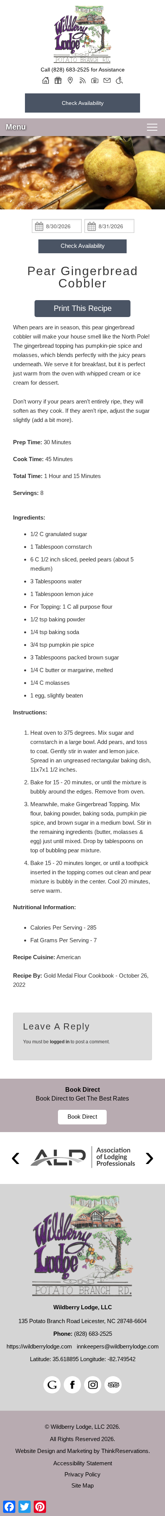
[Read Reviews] (113, 1384)
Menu (16, 127)
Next (149, 1158)
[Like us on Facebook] (72, 1384)
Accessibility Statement (82, 1463)
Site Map (82, 1485)
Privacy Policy (82, 1474)
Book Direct (82, 1089)
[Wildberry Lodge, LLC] (82, 60)
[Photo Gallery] (94, 80)
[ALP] (82, 1157)
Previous (15, 1158)
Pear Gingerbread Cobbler (82, 277)
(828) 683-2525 (70, 69)
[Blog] (82, 80)
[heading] (82, 277)
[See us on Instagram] (92, 1384)
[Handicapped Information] (119, 80)
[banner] (82, 1105)
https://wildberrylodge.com (39, 1346)
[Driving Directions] (70, 80)
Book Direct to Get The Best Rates (82, 1098)
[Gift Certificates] (57, 80)
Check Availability (83, 103)
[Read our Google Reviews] (52, 1384)
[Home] (45, 80)
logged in (59, 1041)
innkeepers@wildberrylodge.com (118, 1346)
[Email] (107, 80)
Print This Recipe (83, 308)
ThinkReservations (124, 1451)
